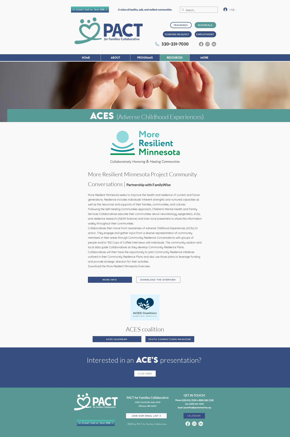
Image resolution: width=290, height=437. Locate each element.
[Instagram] (207, 44)
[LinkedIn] (214, 44)
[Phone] (157, 44)
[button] (145, 57)
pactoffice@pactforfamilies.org (197, 407)
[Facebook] (201, 44)
